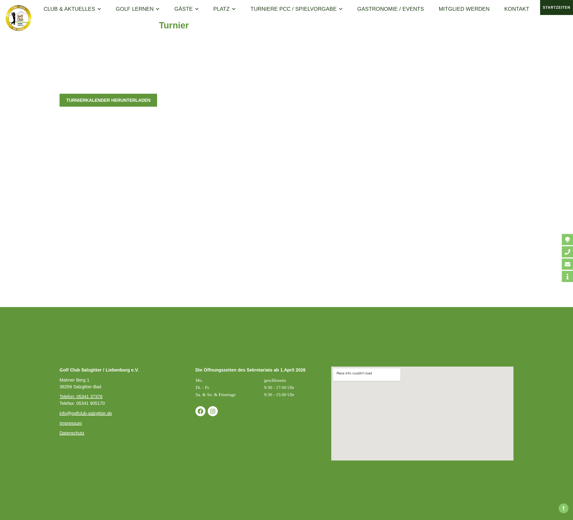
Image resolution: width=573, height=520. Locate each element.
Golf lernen (135, 9)
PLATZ (221, 9)
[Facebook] (200, 411)
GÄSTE (183, 9)
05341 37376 (90, 396)
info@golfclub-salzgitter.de (86, 413)
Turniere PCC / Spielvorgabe (293, 9)
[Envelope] (567, 264)
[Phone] (567, 251)
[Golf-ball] (567, 239)
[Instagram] (213, 411)
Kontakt (516, 9)
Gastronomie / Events (390, 9)
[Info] (567, 276)
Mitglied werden (464, 9)
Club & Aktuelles (69, 9)
